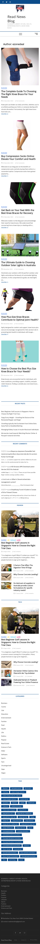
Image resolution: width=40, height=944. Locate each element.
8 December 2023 (7, 269)
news (30, 827)
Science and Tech (6, 908)
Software (4, 754)
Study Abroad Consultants (10, 856)
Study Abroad (6, 849)
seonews (26, 845)
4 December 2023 (7, 375)
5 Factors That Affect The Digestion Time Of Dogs (23, 566)
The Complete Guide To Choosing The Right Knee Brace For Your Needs (18, 94)
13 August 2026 (6, 551)
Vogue (3, 773)
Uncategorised (6, 765)
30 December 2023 (19, 685)
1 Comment (29, 676)
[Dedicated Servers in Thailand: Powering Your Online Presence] (6, 682)
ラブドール (5, 451)
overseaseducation (8, 831)
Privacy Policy (33, 939)
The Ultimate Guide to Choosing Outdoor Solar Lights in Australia (18, 264)
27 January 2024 (19, 593)
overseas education (23, 831)
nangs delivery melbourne (10, 824)
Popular (13, 540)
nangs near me (21, 827)
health (22, 802)
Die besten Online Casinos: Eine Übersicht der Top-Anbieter (26, 672)
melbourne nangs (16, 806)
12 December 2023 (7, 217)
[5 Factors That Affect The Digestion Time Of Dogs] (6, 567)
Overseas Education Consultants (12, 842)
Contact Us (23, 940)
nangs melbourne (8, 827)
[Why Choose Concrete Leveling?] (6, 577)
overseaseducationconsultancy (11, 835)
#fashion (5, 788)
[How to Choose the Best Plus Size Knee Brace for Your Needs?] (20, 352)
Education (4, 714)
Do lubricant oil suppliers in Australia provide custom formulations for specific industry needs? (24, 586)
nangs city (6, 820)
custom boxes (24, 799)
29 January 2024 (19, 570)
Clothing (5, 792)
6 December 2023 (7, 323)
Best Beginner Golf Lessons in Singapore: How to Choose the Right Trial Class (18, 545)
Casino (3, 707)
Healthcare (31, 802)
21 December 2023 (7, 101)
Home (15, 940)
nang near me (23, 817)
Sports (3, 758)
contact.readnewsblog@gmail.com (14, 921)
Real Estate (5, 743)
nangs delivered (16, 820)
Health (3, 729)
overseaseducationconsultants (11, 845)
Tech (2, 762)
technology (12, 860)
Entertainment (6, 718)
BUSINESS (28, 788)
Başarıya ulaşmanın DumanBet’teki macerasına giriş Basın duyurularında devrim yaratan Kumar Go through (19, 454)
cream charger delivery (18, 792)
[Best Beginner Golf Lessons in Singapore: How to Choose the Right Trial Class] (20, 523)
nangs (32, 817)
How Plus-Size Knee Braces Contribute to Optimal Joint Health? (19, 318)
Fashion (3, 721)
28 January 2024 (19, 577)
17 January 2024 (19, 676)
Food (2, 725)
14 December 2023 (7, 163)
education (5, 802)
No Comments (20, 101)
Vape (3, 769)
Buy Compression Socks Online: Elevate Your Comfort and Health (18, 157)
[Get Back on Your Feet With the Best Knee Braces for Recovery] (20, 193)
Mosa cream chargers (9, 810)
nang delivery (23, 810)
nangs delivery (29, 820)
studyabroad (17, 849)
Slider (18, 540)
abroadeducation (16, 788)
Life (8, 540)
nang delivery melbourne (24, 813)
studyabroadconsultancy (10, 852)
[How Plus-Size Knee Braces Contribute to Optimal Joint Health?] (20, 299)
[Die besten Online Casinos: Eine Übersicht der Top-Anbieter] (6, 673)
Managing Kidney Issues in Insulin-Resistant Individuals (20, 429)
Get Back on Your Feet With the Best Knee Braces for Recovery (17, 211)
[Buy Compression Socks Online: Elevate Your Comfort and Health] (20, 135)
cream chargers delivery (9, 799)
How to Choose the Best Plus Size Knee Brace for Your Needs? (18, 370)
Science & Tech (6, 747)
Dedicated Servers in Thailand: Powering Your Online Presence (26, 681)
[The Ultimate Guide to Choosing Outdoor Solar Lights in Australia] (20, 245)
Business (4, 88)
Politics (3, 736)
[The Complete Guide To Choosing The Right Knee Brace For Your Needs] (20, 66)
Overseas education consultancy (12, 838)
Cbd (2, 710)
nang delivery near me (9, 817)
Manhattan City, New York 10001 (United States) (17, 918)
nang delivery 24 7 (8, 813)
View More (6, 114)
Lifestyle (5, 806)
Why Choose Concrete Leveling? (26, 574)
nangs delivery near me (27, 824)
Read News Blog (16, 19)
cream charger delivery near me (12, 795)
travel (21, 860)
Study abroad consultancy (28, 852)
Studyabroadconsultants (28, 856)
